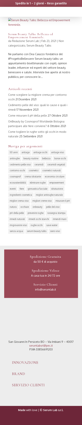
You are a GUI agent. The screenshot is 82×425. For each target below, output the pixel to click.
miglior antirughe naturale (49, 194)
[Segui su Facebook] (37, 420)
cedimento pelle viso (20, 164)
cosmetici (34, 170)
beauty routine (30, 158)
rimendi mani (59, 219)
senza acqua (16, 231)
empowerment (56, 182)
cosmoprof (15, 176)
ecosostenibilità (18, 182)
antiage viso (57, 152)
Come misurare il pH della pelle (27, 115)
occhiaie (24, 206)
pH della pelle (17, 213)
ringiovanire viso (18, 225)
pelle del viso (52, 206)
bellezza (46, 158)
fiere (22, 188)
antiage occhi (40, 152)
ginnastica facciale (37, 188)
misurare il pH (62, 200)
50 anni (14, 152)
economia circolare (54, 176)
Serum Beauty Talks (39, 45)
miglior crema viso (19, 200)
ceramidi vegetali (56, 164)
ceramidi (39, 164)
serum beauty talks (36, 231)
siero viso (55, 231)
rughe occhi (37, 225)
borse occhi (60, 158)
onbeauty (37, 206)
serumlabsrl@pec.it (41, 345)
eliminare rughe (38, 182)
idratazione (57, 188)
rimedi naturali (17, 219)
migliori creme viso (42, 200)
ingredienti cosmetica (21, 194)
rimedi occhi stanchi (39, 219)
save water (51, 225)
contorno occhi (17, 170)
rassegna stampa (56, 213)
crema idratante (33, 176)
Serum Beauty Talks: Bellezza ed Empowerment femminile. (30, 35)
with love (27, 410)
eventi (13, 188)
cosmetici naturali (51, 170)
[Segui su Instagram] (45, 420)
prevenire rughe (35, 213)
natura (13, 206)
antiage (26, 152)
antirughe (15, 158)
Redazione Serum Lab (25, 41)
